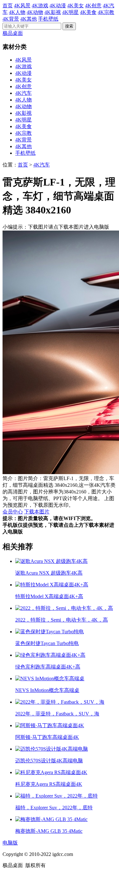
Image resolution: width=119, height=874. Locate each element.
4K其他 (28, 19)
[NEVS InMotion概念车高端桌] (49, 678)
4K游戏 (40, 5)
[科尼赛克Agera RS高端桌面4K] (51, 772)
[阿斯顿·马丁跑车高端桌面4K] (49, 725)
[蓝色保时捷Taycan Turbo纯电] (49, 631)
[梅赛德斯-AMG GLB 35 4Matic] (51, 819)
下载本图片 (37, 511)
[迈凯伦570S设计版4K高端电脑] (51, 749)
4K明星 (70, 12)
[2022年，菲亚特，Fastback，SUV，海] (59, 702)
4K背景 (11, 19)
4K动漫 (58, 5)
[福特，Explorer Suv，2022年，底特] (56, 796)
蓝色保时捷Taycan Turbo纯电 (47, 643)
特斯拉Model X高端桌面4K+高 (49, 596)
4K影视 (52, 12)
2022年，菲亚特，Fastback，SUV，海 (57, 713)
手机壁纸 (48, 19)
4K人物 (17, 12)
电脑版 (10, 842)
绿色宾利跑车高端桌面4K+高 (47, 666)
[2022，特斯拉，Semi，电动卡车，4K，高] (64, 608)
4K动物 (35, 12)
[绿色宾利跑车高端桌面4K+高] (50, 655)
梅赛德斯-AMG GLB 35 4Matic (49, 831)
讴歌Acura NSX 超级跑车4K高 (49, 573)
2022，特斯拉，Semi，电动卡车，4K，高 (61, 620)
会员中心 (13, 511)
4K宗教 (106, 12)
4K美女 (75, 5)
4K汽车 (23, 93)
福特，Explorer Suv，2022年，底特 (54, 807)
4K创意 (93, 5)
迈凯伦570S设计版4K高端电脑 (49, 760)
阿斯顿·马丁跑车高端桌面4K (47, 737)
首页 (8, 5)
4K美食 (88, 12)
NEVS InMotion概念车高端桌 (47, 690)
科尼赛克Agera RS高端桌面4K (48, 784)
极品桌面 (13, 33)
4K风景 (22, 5)
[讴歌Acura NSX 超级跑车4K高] (51, 561)
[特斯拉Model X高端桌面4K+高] (51, 584)
